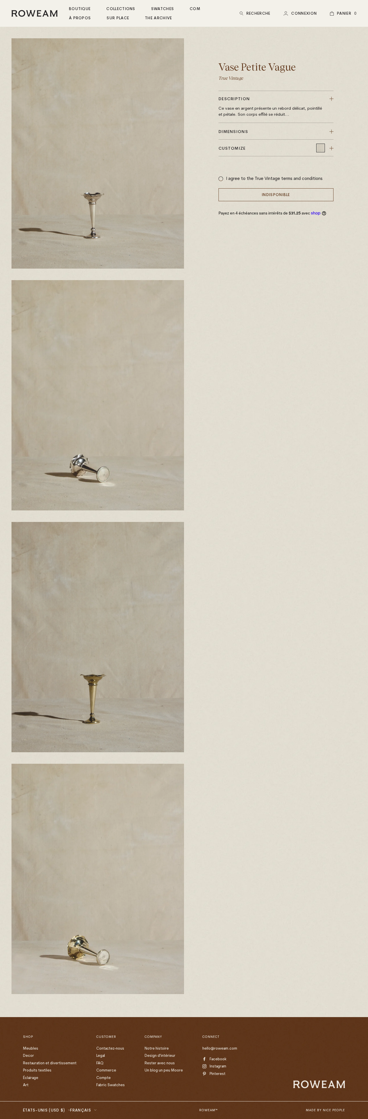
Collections (120, 8)
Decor (28, 1055)
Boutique (80, 8)
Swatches (162, 8)
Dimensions (233, 131)
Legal (100, 1055)
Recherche (258, 13)
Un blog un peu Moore (164, 1070)
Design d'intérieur (160, 1055)
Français (80, 1110)
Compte (103, 1077)
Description (270, 106)
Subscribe (311, 1067)
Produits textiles (37, 1070)
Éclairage (30, 1077)
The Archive (158, 18)
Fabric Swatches (110, 1084)
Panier (344, 13)
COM (195, 8)
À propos (80, 18)
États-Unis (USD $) (44, 1110)
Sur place (118, 18)
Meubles (30, 1048)
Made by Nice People (325, 1110)
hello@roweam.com (219, 1048)
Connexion (304, 13)
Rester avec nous (160, 1063)
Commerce (106, 1070)
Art (25, 1084)
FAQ (99, 1063)
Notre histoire (157, 1048)
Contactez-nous (110, 1048)
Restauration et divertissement (49, 1063)
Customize (232, 148)
